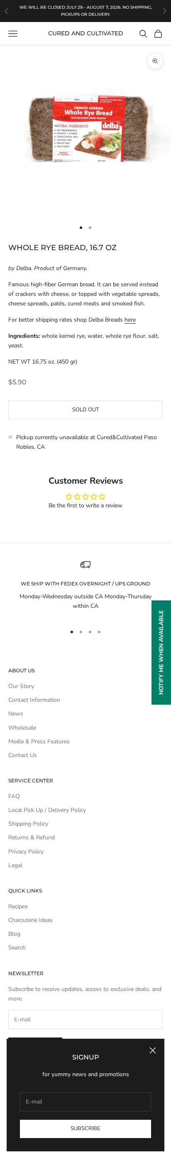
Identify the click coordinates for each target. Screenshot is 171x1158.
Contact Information (34, 700)
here (130, 320)
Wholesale (22, 728)
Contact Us (22, 755)
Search (17, 947)
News (15, 714)
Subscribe (85, 1128)
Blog (14, 934)
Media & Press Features (39, 741)
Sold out (85, 409)
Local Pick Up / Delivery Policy (47, 810)
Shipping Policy (28, 824)
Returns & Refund (31, 837)
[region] (85, 588)
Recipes (18, 906)
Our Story (21, 686)
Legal (15, 865)
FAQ (14, 796)
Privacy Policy (26, 852)
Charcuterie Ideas (30, 920)
